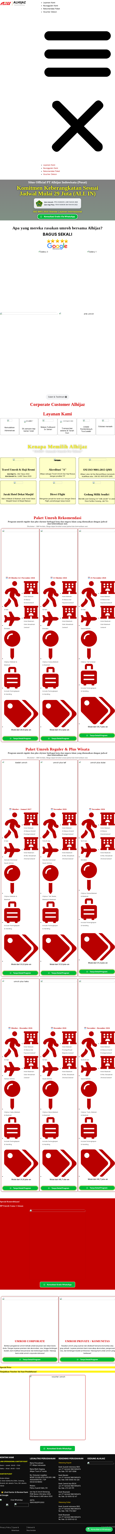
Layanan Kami (49, 2)
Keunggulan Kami (50, 6)
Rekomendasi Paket (51, 9)
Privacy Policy (5, 1527)
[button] (77, 90)
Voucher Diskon (50, 12)
